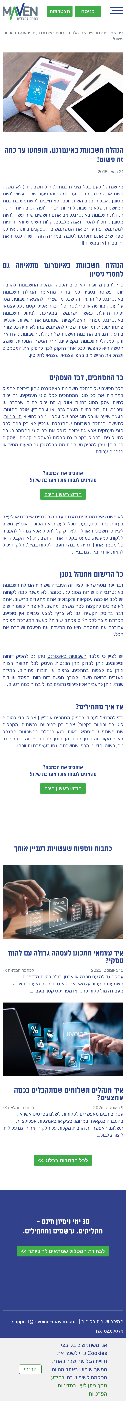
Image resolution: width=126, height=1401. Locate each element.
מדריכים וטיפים (100, 32)
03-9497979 (109, 1332)
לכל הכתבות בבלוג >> (63, 1160)
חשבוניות (13, 416)
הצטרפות (59, 11)
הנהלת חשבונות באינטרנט (97, 215)
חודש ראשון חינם (63, 494)
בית (120, 32)
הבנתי (30, 1369)
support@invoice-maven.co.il (45, 1321)
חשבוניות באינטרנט (66, 656)
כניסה (88, 11)
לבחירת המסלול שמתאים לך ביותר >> (63, 1251)
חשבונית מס (16, 299)
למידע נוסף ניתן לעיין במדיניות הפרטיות (79, 1385)
